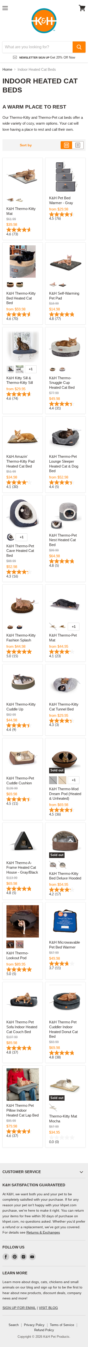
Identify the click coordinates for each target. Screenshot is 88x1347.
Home (7, 69)
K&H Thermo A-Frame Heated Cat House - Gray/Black (22, 867)
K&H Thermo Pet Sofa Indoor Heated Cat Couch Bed (21, 1027)
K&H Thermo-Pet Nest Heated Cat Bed (63, 540)
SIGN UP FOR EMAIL (19, 1308)
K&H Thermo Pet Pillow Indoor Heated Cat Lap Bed (22, 1110)
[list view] (78, 145)
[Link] (44, 20)
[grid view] (66, 145)
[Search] (79, 47)
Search (14, 1325)
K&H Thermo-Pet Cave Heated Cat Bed (20, 551)
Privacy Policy (34, 1325)
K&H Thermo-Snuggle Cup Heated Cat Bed (62, 382)
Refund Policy (44, 1330)
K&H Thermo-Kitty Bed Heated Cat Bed (21, 298)
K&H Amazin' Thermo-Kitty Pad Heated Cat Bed (20, 461)
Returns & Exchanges (43, 1232)
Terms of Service (62, 1325)
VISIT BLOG (48, 1308)
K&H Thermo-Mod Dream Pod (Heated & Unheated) (65, 793)
